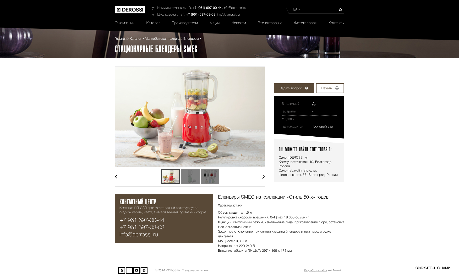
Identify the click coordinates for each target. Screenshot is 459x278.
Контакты (336, 23)
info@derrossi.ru (235, 8)
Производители (185, 23)
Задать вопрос (291, 88)
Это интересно (270, 23)
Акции (214, 23)
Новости (238, 23)
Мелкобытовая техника (162, 38)
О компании (124, 23)
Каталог (153, 23)
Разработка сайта (315, 270)
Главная (120, 38)
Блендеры (191, 38)
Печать (326, 88)
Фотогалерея (305, 23)
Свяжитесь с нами (432, 268)
